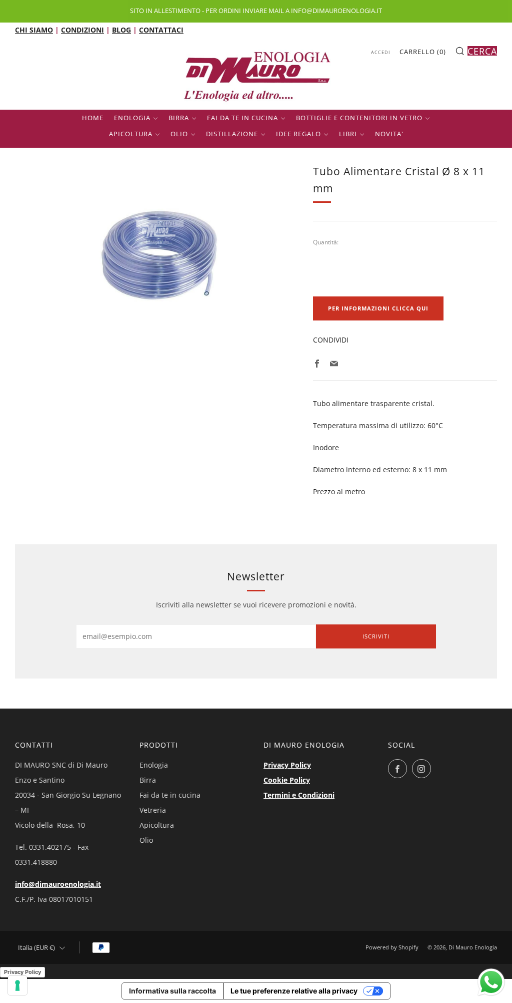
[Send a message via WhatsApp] (491, 982)
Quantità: (325, 242)
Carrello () (423, 51)
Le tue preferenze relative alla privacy (294, 990)
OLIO (179, 133)
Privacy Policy (287, 765)
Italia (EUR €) (36, 947)
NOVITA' (389, 133)
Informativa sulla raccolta (172, 990)
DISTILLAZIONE (232, 133)
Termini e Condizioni (299, 795)
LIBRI (348, 133)
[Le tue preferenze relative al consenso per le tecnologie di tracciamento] (17, 985)
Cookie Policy (287, 780)
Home (93, 117)
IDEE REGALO (298, 133)
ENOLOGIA (132, 117)
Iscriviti (376, 636)
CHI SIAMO (34, 30)
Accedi (380, 52)
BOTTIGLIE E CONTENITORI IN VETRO (359, 117)
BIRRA (178, 117)
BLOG (121, 30)
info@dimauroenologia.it (58, 884)
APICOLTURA (130, 133)
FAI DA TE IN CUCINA (242, 117)
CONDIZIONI (82, 30)
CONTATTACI (161, 30)
